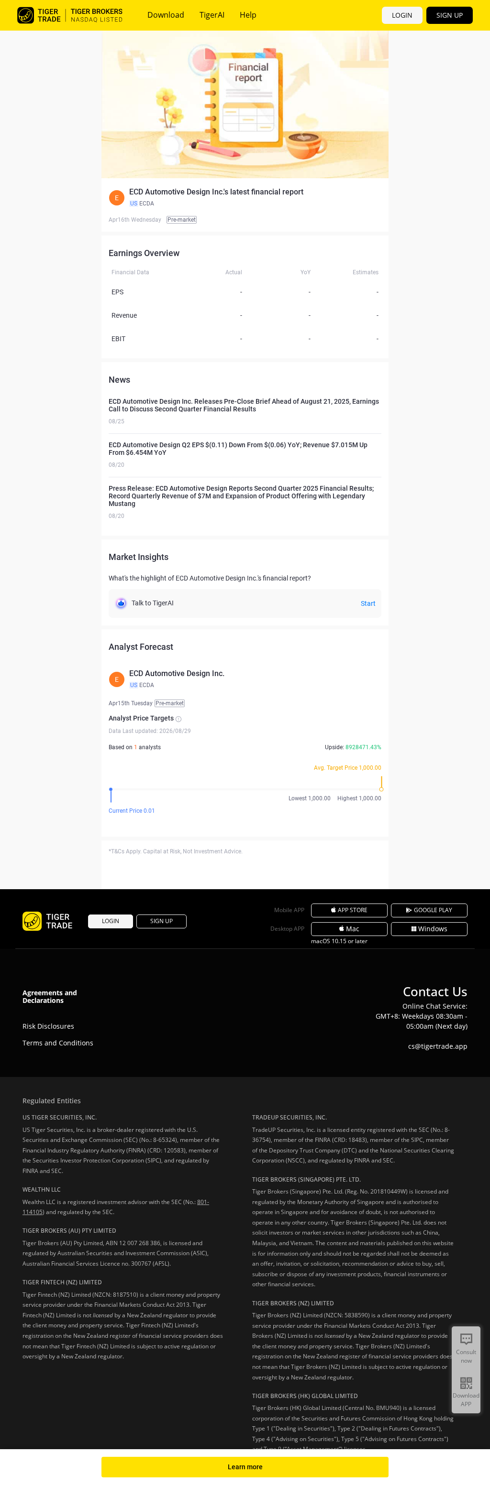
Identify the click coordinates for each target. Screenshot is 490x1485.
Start (368, 603)
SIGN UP (449, 15)
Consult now (466, 1356)
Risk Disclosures (48, 1026)
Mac (352, 928)
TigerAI (212, 15)
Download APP (466, 1399)
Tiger (69, 15)
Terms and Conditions (57, 1042)
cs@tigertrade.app (438, 1046)
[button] (245, 198)
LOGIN (402, 15)
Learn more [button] (245, 1467)
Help (248, 15)
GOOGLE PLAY (433, 910)
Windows (432, 928)
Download (165, 15)
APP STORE (353, 910)
